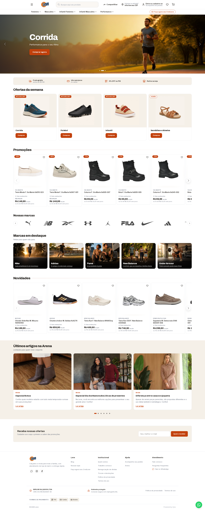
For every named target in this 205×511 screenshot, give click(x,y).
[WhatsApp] (31, 471)
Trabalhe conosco (105, 466)
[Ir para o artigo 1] (95, 413)
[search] (77, 4)
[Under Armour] (70, 223)
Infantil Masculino (87, 12)
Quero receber (179, 434)
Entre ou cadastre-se (154, 4)
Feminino (35, 12)
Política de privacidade (106, 477)
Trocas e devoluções (106, 473)
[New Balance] (30, 223)
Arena (127, 466)
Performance (106, 12)
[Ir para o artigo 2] (98, 413)
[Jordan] (90, 223)
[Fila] (110, 223)
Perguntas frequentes (160, 466)
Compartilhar (112, 4)
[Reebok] (50, 223)
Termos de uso (103, 481)
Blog (72, 462)
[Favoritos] (167, 4)
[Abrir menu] (31, 4)
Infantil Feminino (66, 12)
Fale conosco (157, 462)
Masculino (49, 12)
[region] (102, 256)
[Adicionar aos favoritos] (44, 157)
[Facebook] (42, 471)
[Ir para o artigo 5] (106, 413)
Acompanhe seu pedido (154, 5)
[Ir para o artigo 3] (101, 413)
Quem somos (103, 462)
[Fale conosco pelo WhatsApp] (199, 504)
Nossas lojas (75, 466)
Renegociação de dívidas (107, 469)
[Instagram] (37, 471)
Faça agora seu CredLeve (164, 12)
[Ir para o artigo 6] (109, 413)
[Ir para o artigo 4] (103, 413)
